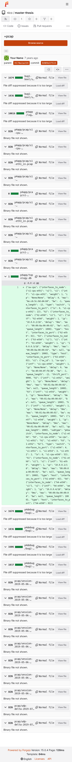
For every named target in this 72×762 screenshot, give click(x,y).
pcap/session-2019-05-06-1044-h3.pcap (24, 598)
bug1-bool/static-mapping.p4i (29, 95)
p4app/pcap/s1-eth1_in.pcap (24, 162)
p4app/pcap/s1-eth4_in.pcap (26, 251)
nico (10, 12)
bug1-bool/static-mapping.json (29, 78)
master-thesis (24, 12)
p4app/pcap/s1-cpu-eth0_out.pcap (24, 147)
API (49, 758)
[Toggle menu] (67, 4)
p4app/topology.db (26, 276)
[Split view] (58, 69)
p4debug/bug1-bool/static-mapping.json (29, 511)
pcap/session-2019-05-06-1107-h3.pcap (24, 692)
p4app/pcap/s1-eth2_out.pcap (24, 204)
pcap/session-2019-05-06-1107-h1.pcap (24, 676)
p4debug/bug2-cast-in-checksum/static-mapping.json (29, 547)
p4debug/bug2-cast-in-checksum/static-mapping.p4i (29, 565)
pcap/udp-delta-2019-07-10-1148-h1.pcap (24, 707)
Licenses (40, 758)
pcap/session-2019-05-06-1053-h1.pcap (24, 614)
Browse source (35, 43)
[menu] (67, 69)
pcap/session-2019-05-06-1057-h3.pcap (24, 661)
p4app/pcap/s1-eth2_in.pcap (26, 194)
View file (62, 77)
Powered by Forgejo (19, 750)
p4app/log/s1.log (29, 113)
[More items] (68, 26)
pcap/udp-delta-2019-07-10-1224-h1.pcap (24, 723)
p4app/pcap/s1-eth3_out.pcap (24, 235)
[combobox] (48, 69)
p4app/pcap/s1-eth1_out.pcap (24, 178)
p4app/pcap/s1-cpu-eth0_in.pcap (24, 131)
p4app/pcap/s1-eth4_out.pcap (24, 261)
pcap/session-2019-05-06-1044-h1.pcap (24, 583)
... (6, 51)
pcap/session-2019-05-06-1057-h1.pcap (24, 645)
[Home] (7, 4)
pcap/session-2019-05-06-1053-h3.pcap (24, 629)
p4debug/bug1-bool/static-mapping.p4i (29, 529)
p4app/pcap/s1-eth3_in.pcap (24, 219)
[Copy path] (36, 77)
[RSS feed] (5, 19)
